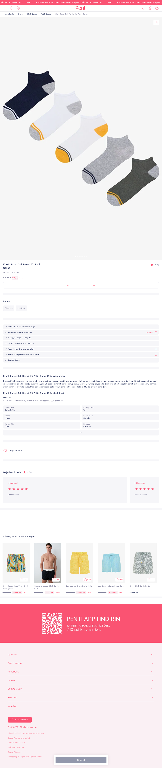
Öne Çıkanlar (15, 663)
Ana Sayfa (9, 14)
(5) (157, 265)
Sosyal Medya (15, 689)
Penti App (13, 697)
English (12, 706)
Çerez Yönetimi (14, 752)
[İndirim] (18, 8)
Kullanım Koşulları (16, 747)
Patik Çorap (46, 14)
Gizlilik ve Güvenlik (16, 742)
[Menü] (5, 8)
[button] (75, 256)
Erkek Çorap (32, 14)
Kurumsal (13, 672)
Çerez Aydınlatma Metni (19, 738)
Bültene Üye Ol (21, 720)
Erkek (20, 14)
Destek (12, 680)
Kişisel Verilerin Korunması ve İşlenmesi (26, 733)
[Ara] (12, 8)
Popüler (12, 655)
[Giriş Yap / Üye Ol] (150, 8)
